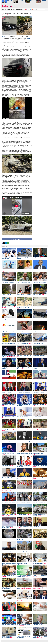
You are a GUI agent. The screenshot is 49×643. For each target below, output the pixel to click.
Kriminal (8, 9)
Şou (19, 9)
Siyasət (5, 9)
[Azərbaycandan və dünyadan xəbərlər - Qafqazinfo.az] (7, 6)
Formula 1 (21, 9)
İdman (17, 9)
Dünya (11, 9)
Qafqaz (14, 9)
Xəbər (3, 9)
